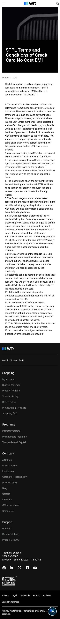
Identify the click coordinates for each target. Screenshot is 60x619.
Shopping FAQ (9, 413)
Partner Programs (11, 431)
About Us (7, 460)
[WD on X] (19, 568)
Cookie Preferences (10, 602)
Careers (6, 494)
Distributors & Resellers (14, 407)
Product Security (10, 539)
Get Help (6, 528)
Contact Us (8, 511)
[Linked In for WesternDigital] (11, 568)
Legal (14, 595)
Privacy (5, 595)
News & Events (9, 465)
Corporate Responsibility (14, 476)
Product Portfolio (11, 390)
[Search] (57, 3)
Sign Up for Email (11, 385)
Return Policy (9, 402)
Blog (4, 488)
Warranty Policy (10, 396)
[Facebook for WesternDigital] (27, 568)
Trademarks (25, 595)
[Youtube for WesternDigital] (35, 568)
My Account (8, 379)
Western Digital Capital (14, 442)
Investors (7, 499)
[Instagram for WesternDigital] (4, 568)
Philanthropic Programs (14, 436)
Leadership (8, 471)
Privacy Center (9, 482)
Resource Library (11, 534)
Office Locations (10, 505)
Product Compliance (42, 595)
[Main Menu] (4, 3)
